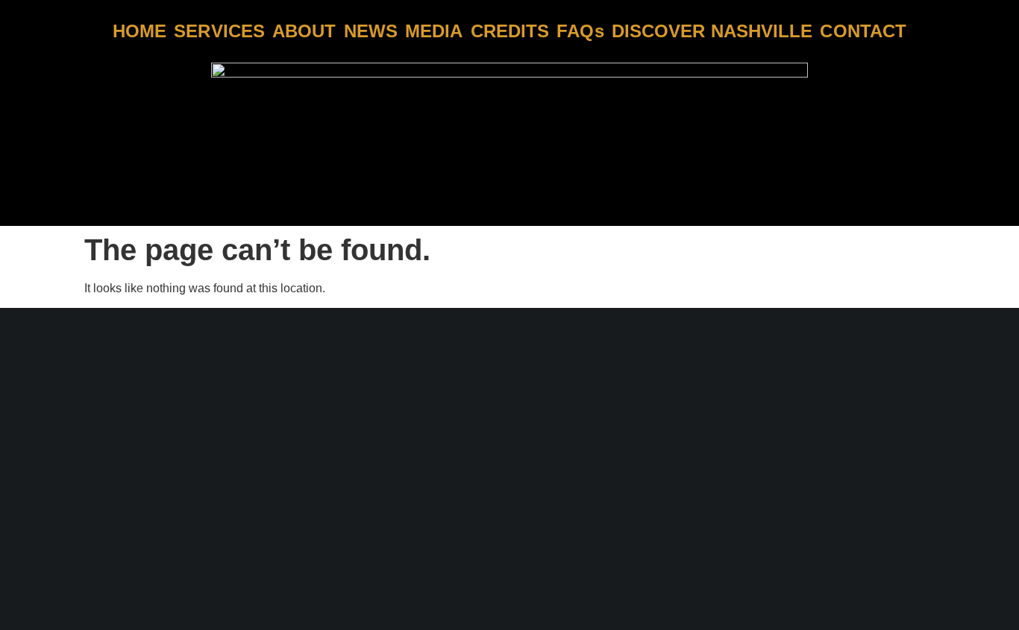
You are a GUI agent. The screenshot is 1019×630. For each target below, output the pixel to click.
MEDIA (434, 31)
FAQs (579, 31)
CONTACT (863, 31)
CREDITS (510, 31)
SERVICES (219, 31)
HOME (139, 31)
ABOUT (304, 31)
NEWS (371, 31)
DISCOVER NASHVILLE (712, 31)
